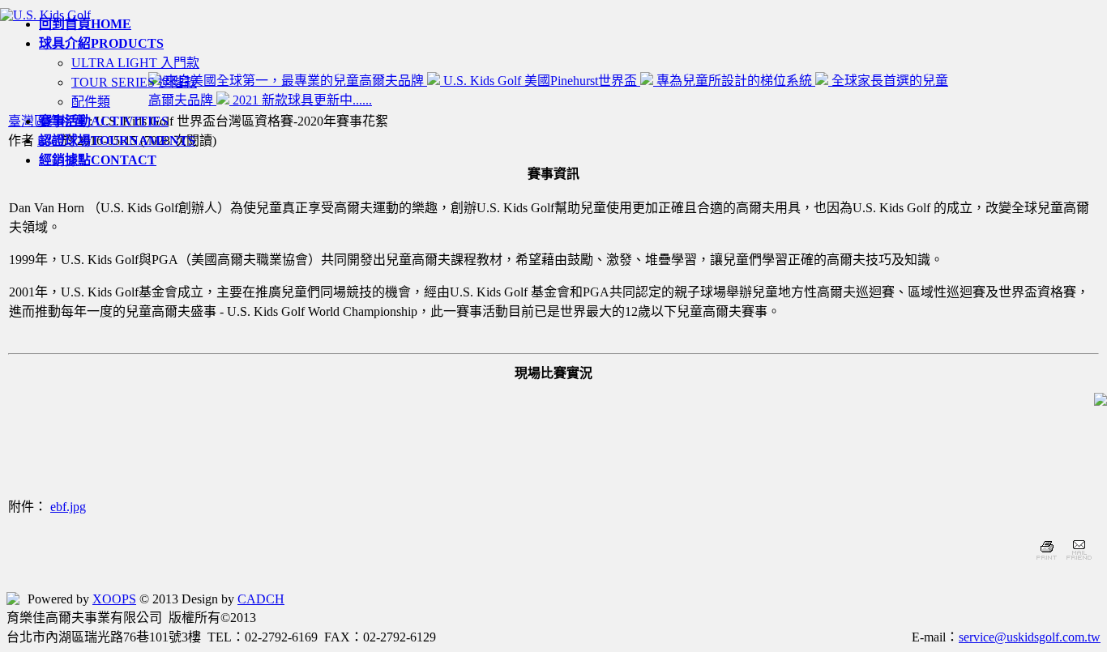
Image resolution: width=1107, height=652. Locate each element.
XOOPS (114, 599)
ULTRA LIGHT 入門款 (135, 63)
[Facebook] (12, 598)
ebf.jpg (68, 507)
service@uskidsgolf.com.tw (1030, 637)
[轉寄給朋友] (1078, 562)
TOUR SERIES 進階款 (134, 82)
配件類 (90, 102)
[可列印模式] (1046, 562)
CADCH (260, 599)
